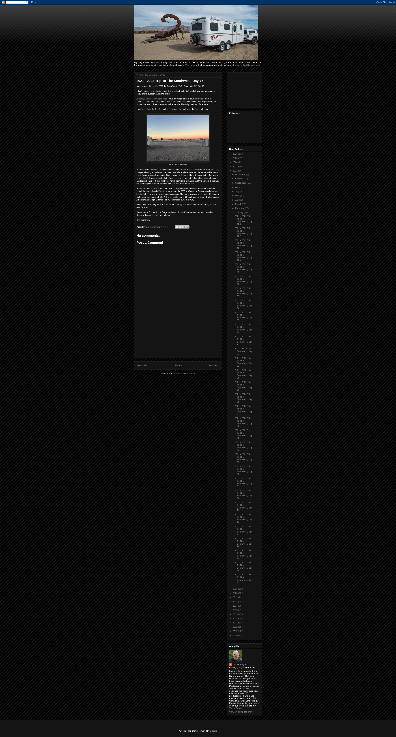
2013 (235, 622)
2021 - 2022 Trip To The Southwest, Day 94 (243, 328)
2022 (235, 170)
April (237, 200)
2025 (235, 158)
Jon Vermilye (239, 664)
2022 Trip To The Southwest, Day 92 (243, 351)
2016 (235, 610)
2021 (235, 589)
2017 (235, 606)
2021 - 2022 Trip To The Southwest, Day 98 (243, 280)
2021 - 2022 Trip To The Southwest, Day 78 (243, 518)
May (237, 195)
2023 (235, 166)
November (240, 174)
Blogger (213, 731)
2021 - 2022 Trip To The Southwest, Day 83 (243, 458)
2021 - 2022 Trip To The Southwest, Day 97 (243, 292)
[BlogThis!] (179, 227)
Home (178, 365)
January (239, 212)
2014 (235, 618)
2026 (235, 154)
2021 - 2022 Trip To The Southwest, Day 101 (243, 244)
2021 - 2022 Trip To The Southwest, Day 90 (243, 374)
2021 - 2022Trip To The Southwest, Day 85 (243, 434)
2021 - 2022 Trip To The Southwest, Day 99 (243, 268)
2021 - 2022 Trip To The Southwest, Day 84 (243, 446)
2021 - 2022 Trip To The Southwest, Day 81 (243, 482)
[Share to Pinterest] (187, 227)
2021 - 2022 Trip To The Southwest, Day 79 (243, 506)
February (240, 208)
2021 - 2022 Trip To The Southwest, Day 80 (243, 494)
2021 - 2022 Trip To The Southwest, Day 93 (243, 340)
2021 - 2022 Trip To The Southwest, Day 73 (243, 578)
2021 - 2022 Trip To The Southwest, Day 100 (243, 256)
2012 (235, 627)
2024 (235, 162)
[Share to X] (182, 227)
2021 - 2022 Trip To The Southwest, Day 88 (243, 398)
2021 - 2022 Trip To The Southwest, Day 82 (243, 470)
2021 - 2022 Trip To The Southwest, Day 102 (243, 232)
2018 (235, 601)
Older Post (213, 365)
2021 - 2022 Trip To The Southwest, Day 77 (243, 530)
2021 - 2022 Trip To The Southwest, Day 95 (243, 316)
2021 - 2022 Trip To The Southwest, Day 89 (243, 386)
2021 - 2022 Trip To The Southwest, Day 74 (243, 566)
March (238, 204)
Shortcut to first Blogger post (246, 65)
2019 (235, 597)
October (239, 178)
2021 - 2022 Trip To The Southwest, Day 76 (243, 542)
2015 (235, 614)
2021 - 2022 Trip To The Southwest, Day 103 (243, 220)
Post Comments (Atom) (184, 373)
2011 (235, 631)
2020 (235, 593)
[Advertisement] (178, 336)
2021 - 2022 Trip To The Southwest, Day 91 (243, 362)
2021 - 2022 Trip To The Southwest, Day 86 (243, 422)
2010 (235, 635)
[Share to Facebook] (185, 227)
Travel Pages (235, 708)
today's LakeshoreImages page (152, 99)
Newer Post (142, 365)
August (239, 187)
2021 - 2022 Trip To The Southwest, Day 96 (243, 304)
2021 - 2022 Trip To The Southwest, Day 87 (243, 410)
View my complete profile (241, 712)
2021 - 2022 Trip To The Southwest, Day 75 (243, 554)
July (237, 191)
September (241, 183)
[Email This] (176, 227)
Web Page (190, 65)
